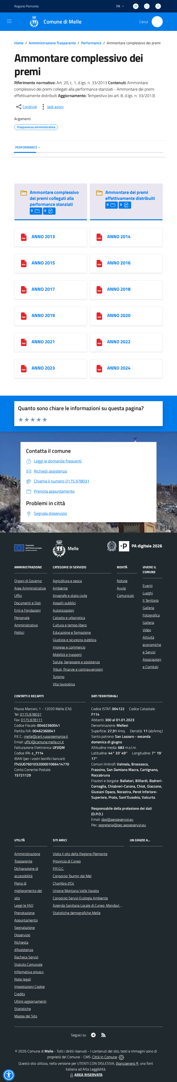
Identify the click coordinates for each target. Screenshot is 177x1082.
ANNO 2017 (43, 289)
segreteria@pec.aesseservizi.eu (122, 825)
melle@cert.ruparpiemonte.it (46, 736)
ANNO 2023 (43, 367)
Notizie (122, 581)
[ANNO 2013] (23, 237)
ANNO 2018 (118, 289)
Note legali (22, 979)
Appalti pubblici (64, 603)
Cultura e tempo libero (70, 625)
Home (19, 43)
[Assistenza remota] (121, 1057)
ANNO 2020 (118, 315)
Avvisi (121, 588)
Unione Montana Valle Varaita (76, 890)
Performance (91, 43)
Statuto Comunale (28, 964)
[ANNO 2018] (99, 289)
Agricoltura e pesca (67, 581)
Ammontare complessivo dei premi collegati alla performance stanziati (54, 198)
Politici (19, 632)
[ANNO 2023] (23, 368)
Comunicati (125, 595)
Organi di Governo (28, 581)
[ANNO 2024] (99, 368)
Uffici (18, 595)
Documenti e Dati (27, 603)
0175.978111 (31, 720)
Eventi (148, 585)
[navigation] (9, 21)
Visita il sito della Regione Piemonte (80, 854)
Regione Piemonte (26, 6)
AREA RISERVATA (88, 1074)
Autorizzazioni (63, 610)
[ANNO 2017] (23, 289)
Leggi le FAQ (23, 905)
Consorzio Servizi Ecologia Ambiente (80, 898)
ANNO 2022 (118, 341)
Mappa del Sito (25, 1016)
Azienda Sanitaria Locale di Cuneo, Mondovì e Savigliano (96, 905)
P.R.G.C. (58, 868)
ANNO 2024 (118, 367)
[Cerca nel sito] (157, 21)
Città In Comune (104, 1057)
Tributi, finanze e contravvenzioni (78, 669)
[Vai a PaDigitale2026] (134, 545)
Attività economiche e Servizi (152, 644)
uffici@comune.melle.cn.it (44, 742)
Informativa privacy (29, 972)
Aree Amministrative (30, 588)
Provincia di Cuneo (67, 861)
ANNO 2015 (43, 262)
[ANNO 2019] (23, 315)
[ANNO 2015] (23, 263)
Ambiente (60, 588)
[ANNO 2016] (99, 263)
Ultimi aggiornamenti (30, 1001)
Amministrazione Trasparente (52, 43)
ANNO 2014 (118, 236)
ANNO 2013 (43, 236)
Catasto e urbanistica (69, 617)
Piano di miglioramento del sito (28, 890)
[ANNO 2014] (99, 237)
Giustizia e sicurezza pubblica (74, 640)
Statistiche (22, 1008)
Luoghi (148, 593)
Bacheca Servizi (26, 957)
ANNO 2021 (43, 341)
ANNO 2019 (43, 315)
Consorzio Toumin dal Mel (72, 876)
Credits (19, 994)
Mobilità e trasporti (67, 654)
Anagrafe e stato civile (70, 595)
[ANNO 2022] (99, 342)
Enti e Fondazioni (27, 610)
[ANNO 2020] (99, 315)
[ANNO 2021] (23, 342)
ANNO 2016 (118, 262)
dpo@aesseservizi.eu (117, 819)
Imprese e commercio (69, 647)
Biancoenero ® (127, 1063)
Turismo (58, 676)
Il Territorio (151, 600)
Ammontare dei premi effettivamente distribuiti (130, 195)
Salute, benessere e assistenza (76, 662)
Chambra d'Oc (63, 883)
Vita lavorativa (64, 684)
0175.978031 (30, 714)
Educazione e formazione (72, 632)
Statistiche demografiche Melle (76, 913)
